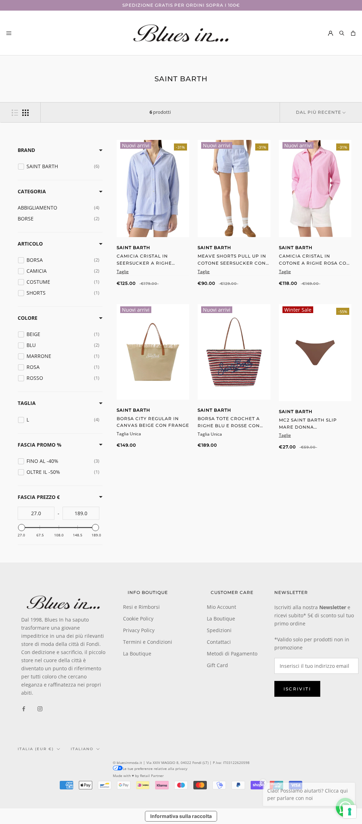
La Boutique (137, 653)
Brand (26, 150)
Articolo (30, 243)
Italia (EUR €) (36, 749)
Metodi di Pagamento (232, 653)
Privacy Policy (138, 630)
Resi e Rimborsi (141, 607)
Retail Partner (152, 775)
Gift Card (217, 665)
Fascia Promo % (40, 444)
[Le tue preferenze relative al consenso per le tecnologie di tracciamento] (349, 811)
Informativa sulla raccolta (181, 816)
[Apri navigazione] (8, 33)
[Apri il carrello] (353, 33)
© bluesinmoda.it (127, 762)
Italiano (82, 749)
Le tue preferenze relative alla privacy (155, 768)
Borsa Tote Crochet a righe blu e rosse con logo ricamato (229, 425)
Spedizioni (219, 630)
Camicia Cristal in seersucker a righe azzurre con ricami (145, 263)
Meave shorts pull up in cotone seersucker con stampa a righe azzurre (232, 263)
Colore (27, 317)
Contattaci (219, 641)
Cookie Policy (138, 618)
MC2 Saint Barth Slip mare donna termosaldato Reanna (311, 427)
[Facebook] (23, 708)
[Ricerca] (341, 33)
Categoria (32, 191)
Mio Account (221, 607)
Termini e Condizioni (147, 641)
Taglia (27, 403)
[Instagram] (39, 708)
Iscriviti (297, 688)
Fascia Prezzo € (39, 497)
